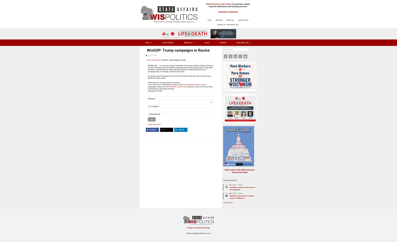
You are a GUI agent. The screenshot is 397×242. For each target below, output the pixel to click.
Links (210, 20)
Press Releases (168, 43)
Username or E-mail (155, 91)
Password (151, 99)
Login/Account (243, 20)
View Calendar (228, 202)
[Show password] (211, 102)
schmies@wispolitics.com (194, 85)
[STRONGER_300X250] (240, 76)
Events (207, 43)
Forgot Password (154, 124)
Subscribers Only (243, 43)
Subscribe (230, 20)
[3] (198, 34)
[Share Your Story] (240, 109)
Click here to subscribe (228, 12)
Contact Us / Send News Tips (228, 25)
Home (148, 60)
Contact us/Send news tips (198, 228)
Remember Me (154, 114)
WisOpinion (188, 43)
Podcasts (223, 43)
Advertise (219, 20)
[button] (152, 130)
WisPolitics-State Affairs (178, 87)
